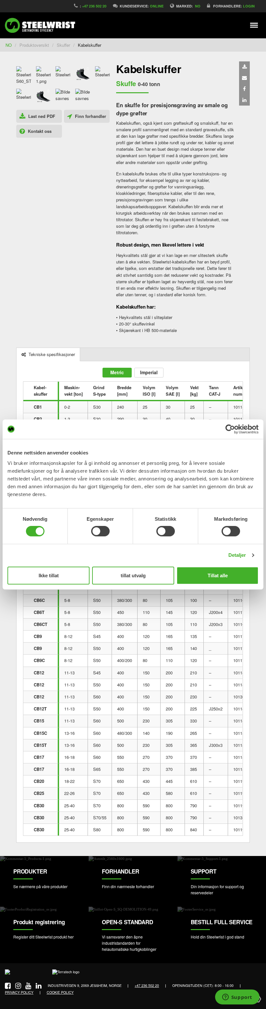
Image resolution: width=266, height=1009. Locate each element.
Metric (117, 372)
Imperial (149, 372)
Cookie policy (60, 992)
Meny (254, 25)
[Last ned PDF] (244, 66)
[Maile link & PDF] (244, 77)
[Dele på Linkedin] (244, 100)
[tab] (48, 354)
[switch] (100, 531)
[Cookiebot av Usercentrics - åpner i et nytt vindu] (230, 429)
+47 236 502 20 (94, 6)
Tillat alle (218, 575)
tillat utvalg (133, 575)
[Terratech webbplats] (65, 974)
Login (249, 6)
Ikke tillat (49, 575)
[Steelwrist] (42, 25)
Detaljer (237, 555)
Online (156, 6)
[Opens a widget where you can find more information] (237, 998)
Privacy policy (19, 992)
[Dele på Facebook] (244, 89)
